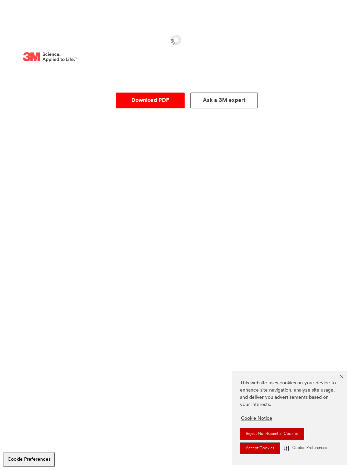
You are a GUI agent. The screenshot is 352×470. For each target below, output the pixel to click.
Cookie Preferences (29, 459)
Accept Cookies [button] (260, 448)
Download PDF (150, 100)
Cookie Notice (256, 418)
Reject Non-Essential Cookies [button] (272, 434)
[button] (305, 447)
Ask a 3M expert (224, 100)
